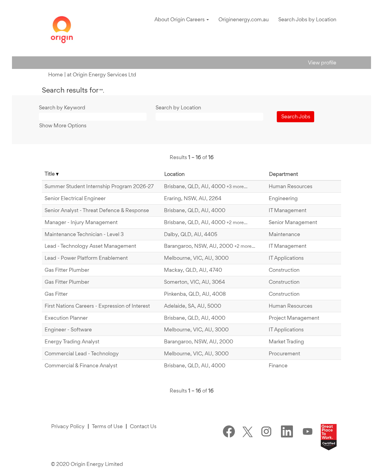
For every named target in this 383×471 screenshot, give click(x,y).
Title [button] (50, 173)
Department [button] (283, 174)
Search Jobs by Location (307, 19)
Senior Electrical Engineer (75, 198)
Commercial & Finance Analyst (81, 365)
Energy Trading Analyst (72, 341)
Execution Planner (66, 318)
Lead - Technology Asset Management (90, 246)
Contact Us (143, 426)
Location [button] (174, 174)
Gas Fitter (56, 294)
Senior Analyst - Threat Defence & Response (97, 210)
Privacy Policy (68, 426)
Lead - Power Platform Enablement (86, 258)
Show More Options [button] (62, 125)
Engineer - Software (68, 329)
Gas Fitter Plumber (67, 270)
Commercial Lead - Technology (82, 353)
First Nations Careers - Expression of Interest (97, 306)
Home (55, 74)
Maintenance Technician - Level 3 (84, 234)
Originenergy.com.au (243, 19)
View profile (322, 62)
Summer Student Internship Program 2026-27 (99, 186)
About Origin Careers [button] (180, 19)
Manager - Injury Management (81, 222)
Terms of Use (107, 426)
